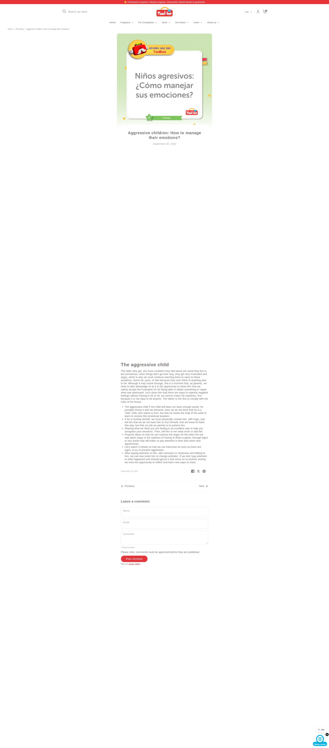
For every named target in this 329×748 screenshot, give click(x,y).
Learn (196, 22)
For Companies (146, 22)
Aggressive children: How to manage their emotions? (48, 29)
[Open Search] (64, 11)
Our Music (180, 22)
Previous (129, 486)
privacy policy (134, 564)
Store (165, 22)
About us (212, 22)
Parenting (20, 29)
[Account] (258, 11)
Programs (125, 22)
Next (202, 486)
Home (112, 22)
